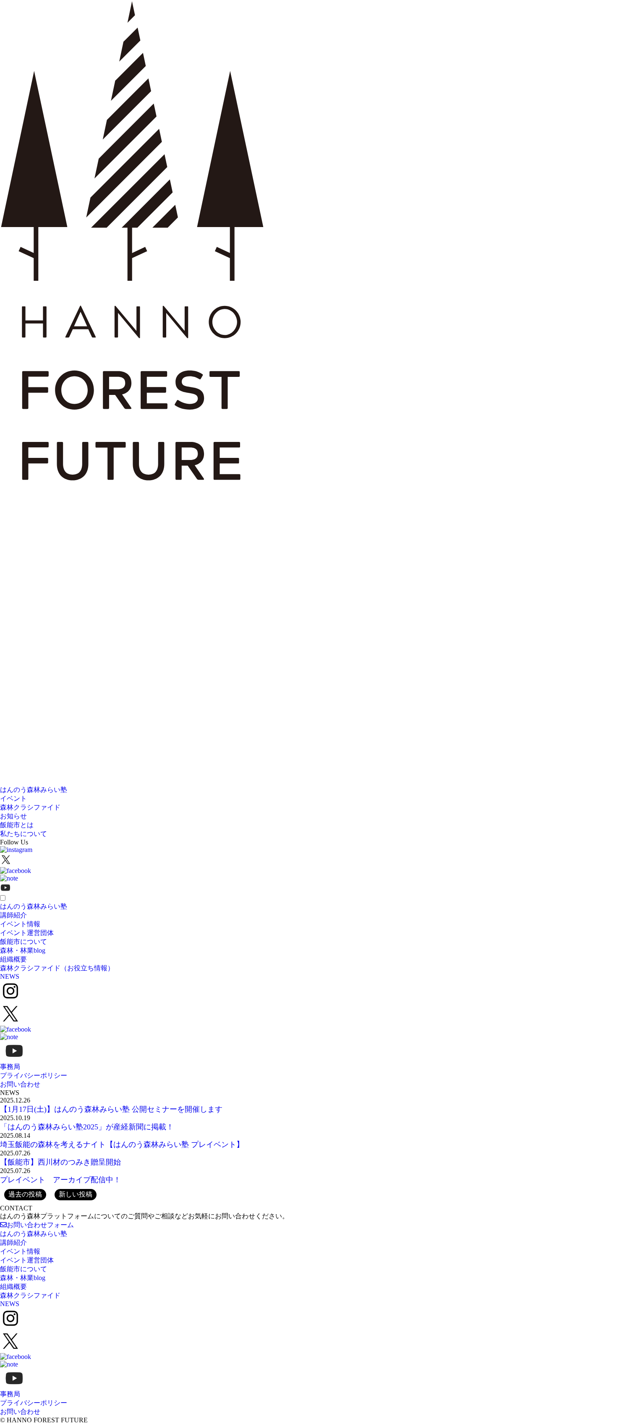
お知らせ (13, 816)
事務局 (10, 1066)
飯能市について (23, 941)
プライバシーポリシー (33, 1075)
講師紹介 (13, 915)
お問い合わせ (20, 1084)
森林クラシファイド (30, 807)
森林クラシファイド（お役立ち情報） (57, 968)
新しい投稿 (75, 1194)
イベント (13, 798)
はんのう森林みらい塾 (33, 789)
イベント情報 (20, 924)
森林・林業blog (22, 950)
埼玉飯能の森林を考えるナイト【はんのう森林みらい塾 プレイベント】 (122, 1144)
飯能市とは (17, 824)
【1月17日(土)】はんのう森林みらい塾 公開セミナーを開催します (111, 1109)
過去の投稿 (25, 1194)
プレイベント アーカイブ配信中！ (60, 1180)
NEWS (9, 976)
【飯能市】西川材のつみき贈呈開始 (60, 1162)
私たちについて (23, 833)
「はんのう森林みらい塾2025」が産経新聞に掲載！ (87, 1127)
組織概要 (13, 959)
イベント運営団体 (27, 932)
